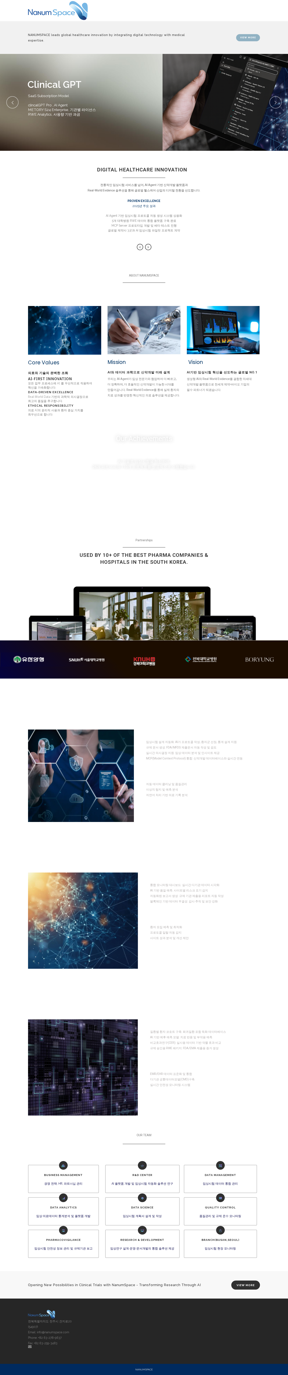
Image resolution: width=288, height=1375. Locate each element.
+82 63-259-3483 (45, 1343)
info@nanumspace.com (53, 1332)
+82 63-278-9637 (50, 1337)
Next (148, 247)
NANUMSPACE (144, 1369)
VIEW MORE (248, 37)
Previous (140, 247)
